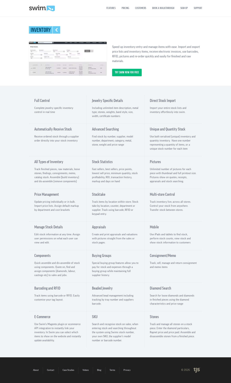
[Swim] (42, 8)
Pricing (125, 8)
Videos (86, 370)
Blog (99, 370)
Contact (50, 370)
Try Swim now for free (127, 72)
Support (198, 8)
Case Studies (68, 370)
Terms (112, 370)
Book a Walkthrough (163, 8)
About (36, 370)
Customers (140, 8)
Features (111, 8)
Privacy (127, 370)
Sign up (184, 8)
